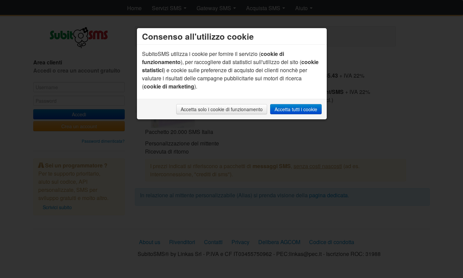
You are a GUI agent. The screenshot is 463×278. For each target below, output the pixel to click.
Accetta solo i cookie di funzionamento (222, 109)
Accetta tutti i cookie (296, 109)
